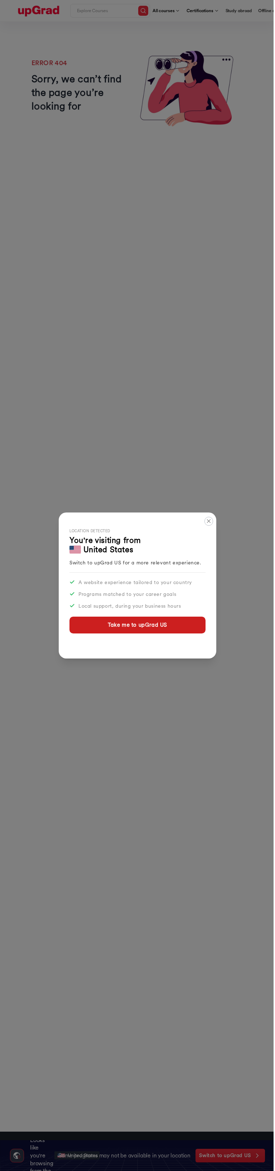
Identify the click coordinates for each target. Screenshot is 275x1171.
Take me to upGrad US (137, 624)
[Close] (208, 521)
